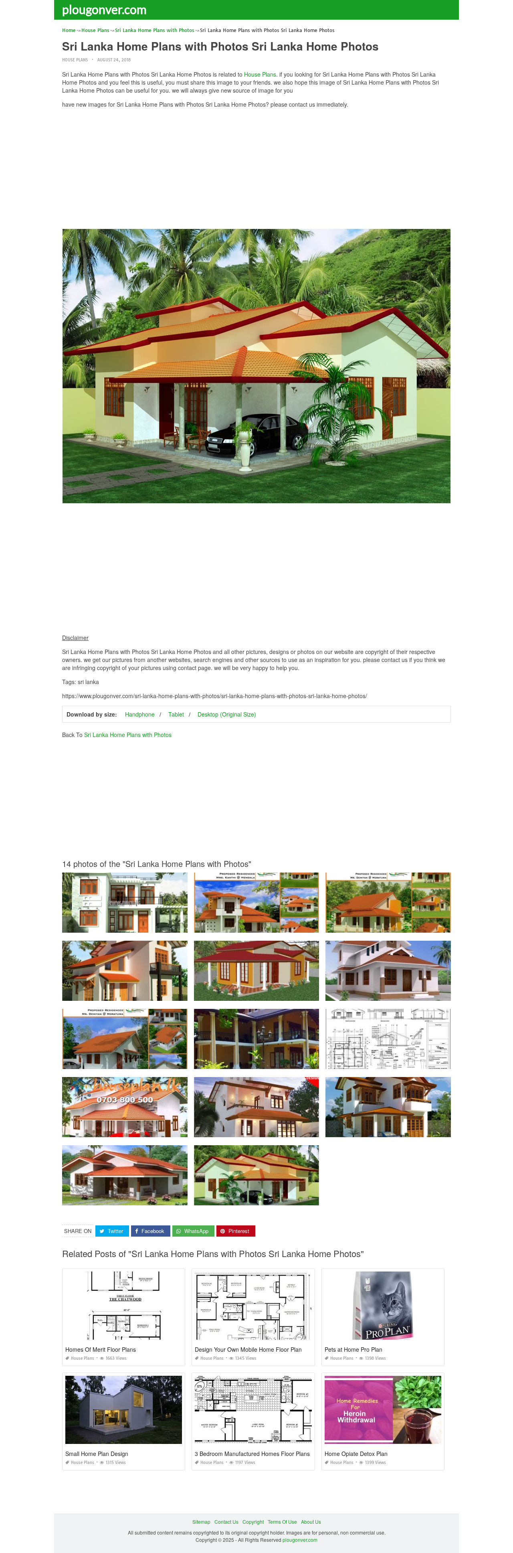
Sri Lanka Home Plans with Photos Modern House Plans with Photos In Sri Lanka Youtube (162, 1129)
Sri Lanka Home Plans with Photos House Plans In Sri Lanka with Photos (275, 925)
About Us (311, 1521)
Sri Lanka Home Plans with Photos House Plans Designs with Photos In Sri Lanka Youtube (162, 1198)
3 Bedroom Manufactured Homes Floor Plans (252, 1454)
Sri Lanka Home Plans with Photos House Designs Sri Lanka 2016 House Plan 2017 (288, 1061)
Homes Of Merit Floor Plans (100, 1349)
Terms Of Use (282, 1521)
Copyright (253, 1521)
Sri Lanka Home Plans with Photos (128, 735)
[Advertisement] (256, 170)
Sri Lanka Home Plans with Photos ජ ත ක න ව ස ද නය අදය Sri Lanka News (277, 993)
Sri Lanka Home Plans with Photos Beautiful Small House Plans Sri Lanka (276, 1129)
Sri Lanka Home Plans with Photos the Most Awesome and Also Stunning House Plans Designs (168, 993)
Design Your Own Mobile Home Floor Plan (248, 1349)
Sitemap (201, 1521)
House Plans (75, 60)
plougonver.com (104, 9)
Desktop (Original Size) (227, 714)
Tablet (176, 714)
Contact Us (226, 1521)
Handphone (140, 714)
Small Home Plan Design (96, 1454)
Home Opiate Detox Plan (356, 1454)
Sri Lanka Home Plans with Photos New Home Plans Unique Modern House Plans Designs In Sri (169, 925)
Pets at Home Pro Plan (353, 1349)
